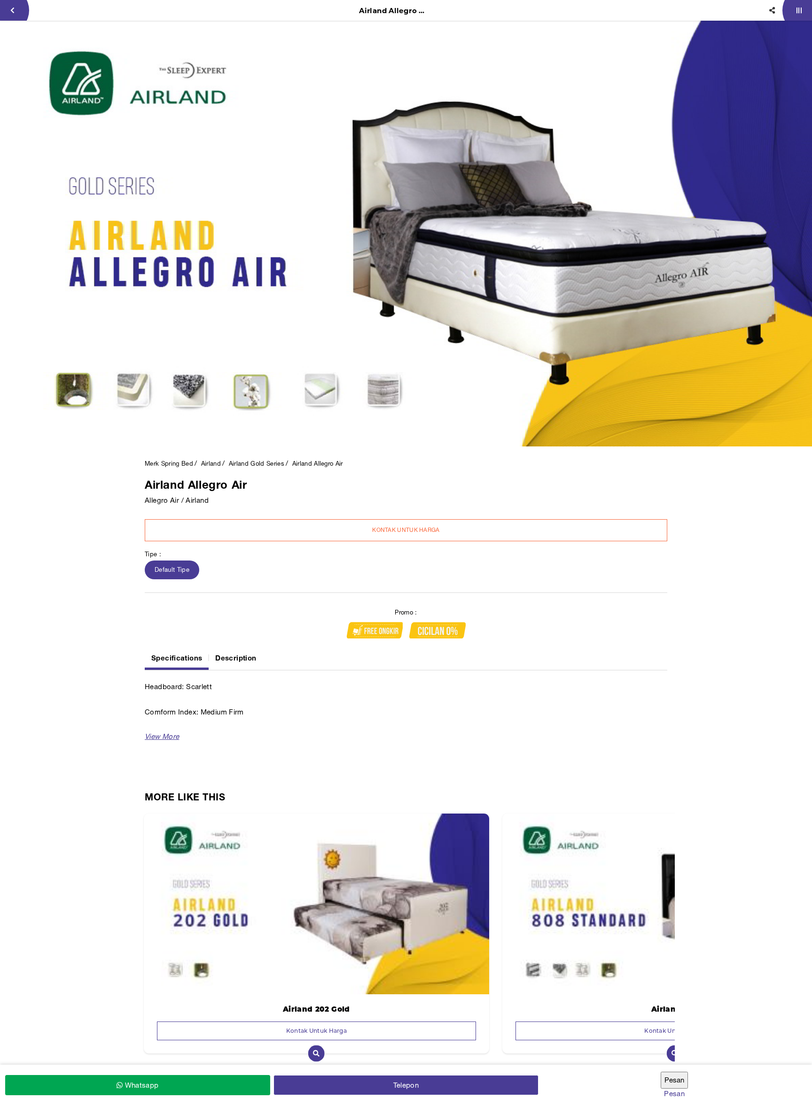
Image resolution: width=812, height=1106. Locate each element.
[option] (406, 233)
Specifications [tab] (176, 657)
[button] (162, 736)
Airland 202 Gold (316, 1009)
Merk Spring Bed (169, 463)
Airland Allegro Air (317, 463)
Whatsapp (140, 1085)
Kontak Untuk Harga (405, 530)
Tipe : (153, 554)
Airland (211, 463)
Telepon (406, 1085)
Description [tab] (235, 657)
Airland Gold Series (256, 463)
